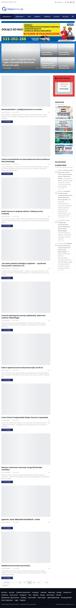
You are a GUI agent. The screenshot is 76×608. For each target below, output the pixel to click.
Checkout (4, 595)
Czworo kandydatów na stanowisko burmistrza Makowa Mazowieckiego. (25, 160)
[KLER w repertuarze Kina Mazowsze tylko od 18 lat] (25, 349)
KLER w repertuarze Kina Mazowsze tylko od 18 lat (22, 367)
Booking (23, 598)
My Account (14, 595)
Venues (58, 595)
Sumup (42, 595)
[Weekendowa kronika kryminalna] (25, 547)
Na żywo (65, 16)
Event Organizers (7, 600)
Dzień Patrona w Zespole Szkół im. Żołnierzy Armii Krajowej (22, 212)
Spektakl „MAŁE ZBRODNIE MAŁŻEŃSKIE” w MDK (20, 519)
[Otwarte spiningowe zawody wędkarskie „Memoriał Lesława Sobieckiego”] (25, 297)
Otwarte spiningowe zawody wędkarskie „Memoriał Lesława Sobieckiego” (23, 316)
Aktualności (7, 16)
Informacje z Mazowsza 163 (47, 53)
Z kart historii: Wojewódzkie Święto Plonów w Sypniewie (24, 417)
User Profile (32, 598)
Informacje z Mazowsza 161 (64, 67)
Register (23, 600)
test (29, 595)
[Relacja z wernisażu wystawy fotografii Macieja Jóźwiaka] (25, 449)
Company (35, 592)
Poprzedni (6, 582)
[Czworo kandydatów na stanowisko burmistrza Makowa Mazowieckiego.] (25, 141)
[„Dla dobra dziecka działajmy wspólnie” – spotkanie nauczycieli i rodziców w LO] (25, 245)
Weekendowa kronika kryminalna (15, 565)
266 (20, 582)
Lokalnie (37, 16)
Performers (50, 595)
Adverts (35, 595)
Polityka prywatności (23, 592)
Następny (5, 585)
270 (39, 582)
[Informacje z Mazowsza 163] (49, 50)
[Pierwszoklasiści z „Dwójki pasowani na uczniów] (25, 91)
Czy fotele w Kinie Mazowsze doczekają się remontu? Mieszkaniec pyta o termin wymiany (65, 195)
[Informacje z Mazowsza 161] (66, 63)
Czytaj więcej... (7, 121)
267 (25, 582)
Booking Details (66, 598)
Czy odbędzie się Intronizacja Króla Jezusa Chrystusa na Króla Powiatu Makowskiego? (65, 248)
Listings (59, 592)
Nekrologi (51, 592)
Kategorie (23, 595)
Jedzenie (43, 592)
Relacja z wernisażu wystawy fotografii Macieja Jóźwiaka (21, 468)
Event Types (42, 598)
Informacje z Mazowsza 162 (64, 53)
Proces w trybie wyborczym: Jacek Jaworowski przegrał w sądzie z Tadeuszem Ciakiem (65, 174)
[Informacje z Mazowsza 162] (66, 50)
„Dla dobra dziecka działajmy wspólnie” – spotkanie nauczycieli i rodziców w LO (23, 264)
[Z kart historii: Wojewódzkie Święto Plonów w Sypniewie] (25, 399)
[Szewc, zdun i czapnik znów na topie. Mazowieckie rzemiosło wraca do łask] (20, 56)
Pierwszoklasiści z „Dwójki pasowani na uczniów (21, 109)
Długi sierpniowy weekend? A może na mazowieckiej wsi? (48, 66)
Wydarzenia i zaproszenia (10, 598)
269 (34, 582)
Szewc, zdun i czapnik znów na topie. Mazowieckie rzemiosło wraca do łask (19, 62)
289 (47, 582)
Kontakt (56, 16)
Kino (29, 16)
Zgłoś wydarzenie (53, 598)
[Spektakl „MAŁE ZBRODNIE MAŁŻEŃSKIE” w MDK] (25, 501)
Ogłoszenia (19, 16)
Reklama (47, 16)
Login (16, 600)
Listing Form (67, 592)
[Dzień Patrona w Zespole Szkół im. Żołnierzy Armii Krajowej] (25, 193)
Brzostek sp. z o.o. (70, 604)
